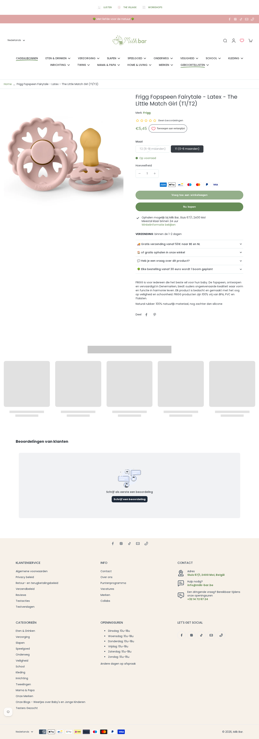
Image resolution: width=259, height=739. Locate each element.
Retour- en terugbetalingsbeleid (37, 583)
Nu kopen (189, 207)
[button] (189, 195)
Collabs (105, 601)
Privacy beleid (25, 577)
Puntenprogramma (113, 583)
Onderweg (23, 654)
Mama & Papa (25, 690)
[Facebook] (229, 19)
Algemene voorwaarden (32, 571)
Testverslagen (25, 607)
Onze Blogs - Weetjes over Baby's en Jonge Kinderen (50, 702)
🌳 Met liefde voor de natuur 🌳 (113, 19)
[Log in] (233, 40)
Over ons (106, 577)
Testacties (23, 601)
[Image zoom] (63, 153)
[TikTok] (241, 19)
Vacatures (107, 589)
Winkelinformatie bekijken (159, 225)
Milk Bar (238, 732)
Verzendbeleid (25, 589)
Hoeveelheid (144, 165)
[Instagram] (235, 19)
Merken (105, 595)
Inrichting (22, 678)
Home (8, 84)
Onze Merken (24, 696)
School (20, 666)
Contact (106, 571)
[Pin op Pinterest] (155, 314)
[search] (225, 40)
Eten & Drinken (25, 631)
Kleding (20, 672)
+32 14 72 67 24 (197, 599)
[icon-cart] (250, 40)
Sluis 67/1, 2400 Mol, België (206, 575)
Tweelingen (23, 684)
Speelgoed (23, 649)
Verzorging (23, 637)
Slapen (20, 643)
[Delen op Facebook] (146, 314)
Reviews (21, 595)
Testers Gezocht (27, 708)
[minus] (139, 173)
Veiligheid (22, 661)
